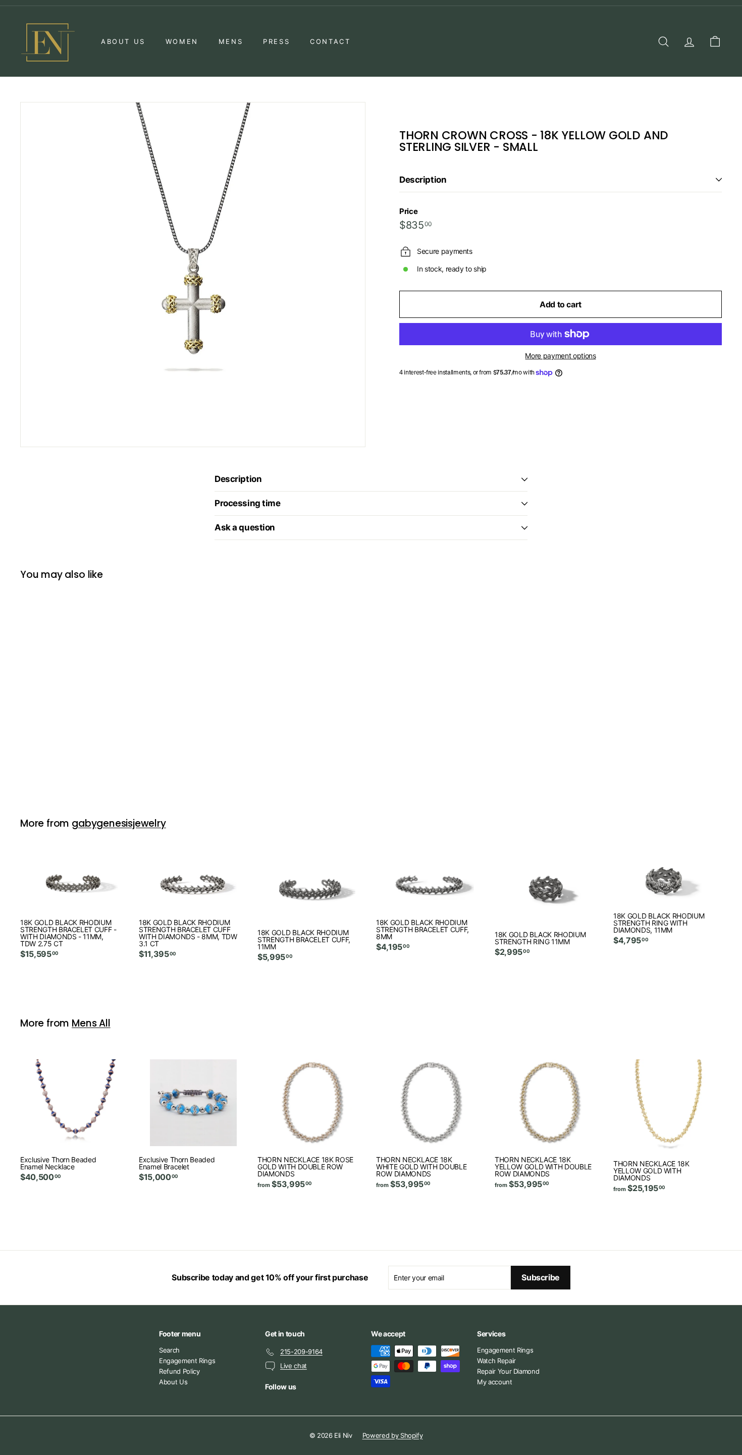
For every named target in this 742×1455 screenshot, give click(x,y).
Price (408, 211)
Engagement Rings (187, 1361)
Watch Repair (496, 1361)
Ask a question (245, 527)
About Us (123, 41)
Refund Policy (179, 1371)
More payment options (560, 355)
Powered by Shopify (392, 1435)
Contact (330, 41)
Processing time (248, 503)
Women (182, 41)
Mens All (91, 1023)
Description (422, 180)
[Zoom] (193, 274)
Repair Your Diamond (508, 1371)
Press (276, 41)
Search (169, 1350)
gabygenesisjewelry (119, 823)
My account (494, 1382)
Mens (231, 41)
